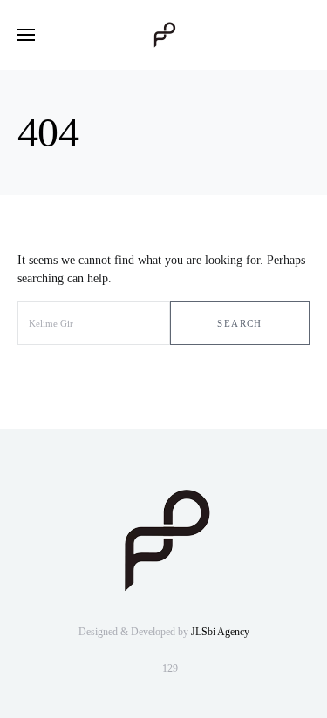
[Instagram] (126, 668)
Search (239, 323)
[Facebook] (197, 668)
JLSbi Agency (220, 632)
